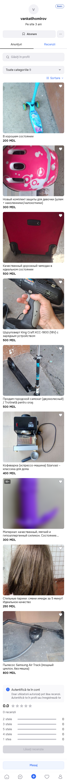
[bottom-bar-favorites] (47, 777)
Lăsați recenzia (33, 749)
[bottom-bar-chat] (20, 777)
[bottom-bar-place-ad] (33, 777)
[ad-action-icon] (60, 86)
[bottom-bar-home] (6, 777)
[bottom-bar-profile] (60, 777)
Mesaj (34, 765)
